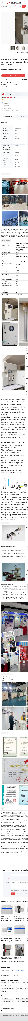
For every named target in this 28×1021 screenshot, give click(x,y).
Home (2, 9)
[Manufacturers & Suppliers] (14, 2)
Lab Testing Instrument (23, 1005)
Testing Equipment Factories (8, 1001)
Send (13, 893)
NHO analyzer (4, 973)
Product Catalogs (20, 970)
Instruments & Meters (9, 9)
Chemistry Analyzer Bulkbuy (8, 1008)
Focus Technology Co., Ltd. (17, 1015)
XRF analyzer (16, 975)
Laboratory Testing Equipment (8, 1005)
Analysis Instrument (18, 9)
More (2, 1010)
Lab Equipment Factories (7, 998)
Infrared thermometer (18, 973)
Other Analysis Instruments (8, 988)
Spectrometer (19, 988)
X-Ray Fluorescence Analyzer (8, 991)
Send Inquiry (13, 75)
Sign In (3, 110)
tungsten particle (4, 975)
